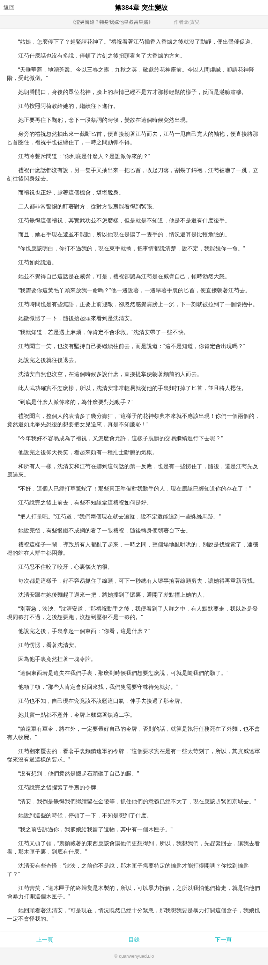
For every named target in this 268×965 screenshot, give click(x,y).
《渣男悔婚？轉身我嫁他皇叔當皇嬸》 (111, 22)
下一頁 (223, 940)
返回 (9, 7)
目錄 (134, 940)
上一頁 (44, 940)
